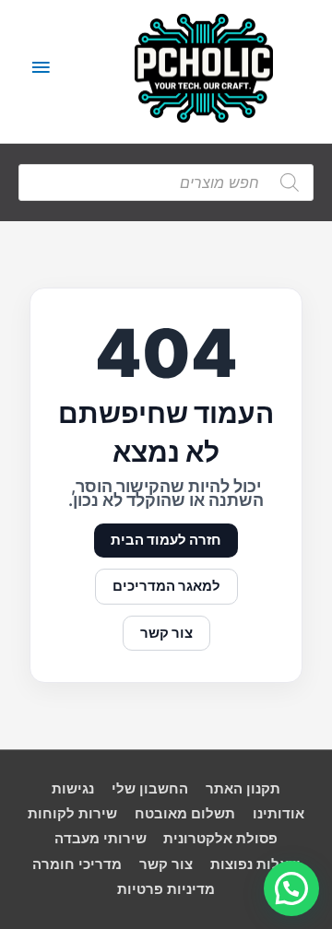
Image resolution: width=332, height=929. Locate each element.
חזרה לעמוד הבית (166, 540)
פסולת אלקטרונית (220, 838)
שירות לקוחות (72, 814)
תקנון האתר (243, 789)
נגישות (73, 789)
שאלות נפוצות (255, 864)
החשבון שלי (150, 789)
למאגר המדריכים (166, 586)
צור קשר (166, 633)
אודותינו (278, 814)
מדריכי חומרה (77, 864)
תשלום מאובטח (185, 814)
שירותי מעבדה (100, 838)
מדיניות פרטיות (166, 889)
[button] (291, 888)
